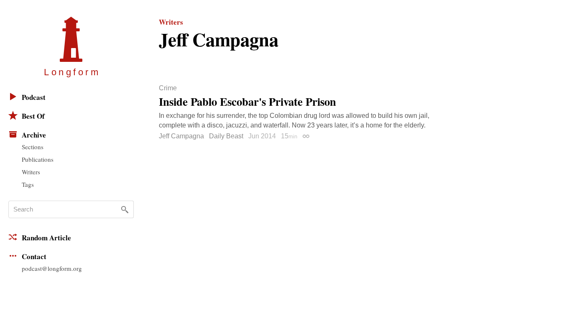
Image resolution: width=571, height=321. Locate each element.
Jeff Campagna (181, 136)
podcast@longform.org (52, 268)
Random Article (46, 237)
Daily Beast (226, 136)
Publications (38, 159)
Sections (32, 147)
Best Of (33, 116)
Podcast (34, 97)
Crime (168, 88)
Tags (28, 184)
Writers (31, 172)
